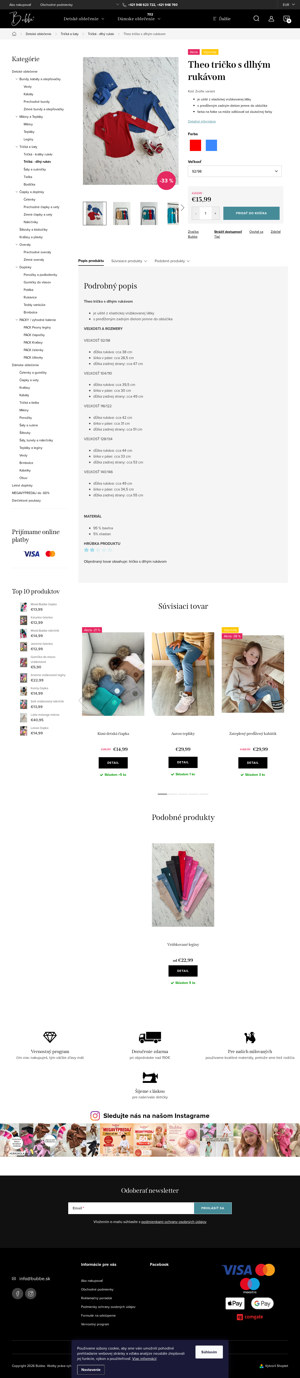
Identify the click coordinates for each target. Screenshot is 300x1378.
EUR (286, 4)
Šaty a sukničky (35, 169)
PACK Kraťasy (33, 342)
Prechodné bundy (37, 101)
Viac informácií (144, 1358)
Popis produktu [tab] (91, 260)
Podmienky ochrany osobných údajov (108, 1306)
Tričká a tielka (29, 402)
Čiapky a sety (29, 380)
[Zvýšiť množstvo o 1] (215, 213)
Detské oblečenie (25, 71)
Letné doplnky (22, 485)
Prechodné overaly (37, 252)
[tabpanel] (113, 705)
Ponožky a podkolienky (40, 274)
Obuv (23, 477)
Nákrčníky (31, 222)
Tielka (28, 176)
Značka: (193, 234)
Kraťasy (24, 387)
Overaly (25, 244)
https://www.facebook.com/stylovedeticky (17, 1293)
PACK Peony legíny (37, 327)
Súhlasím (209, 1352)
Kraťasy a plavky (31, 237)
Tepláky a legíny (30, 447)
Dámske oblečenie (25, 365)
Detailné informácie (202, 121)
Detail (113, 762)
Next (283, 700)
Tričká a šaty (28, 146)
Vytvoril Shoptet (276, 1365)
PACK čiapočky (34, 335)
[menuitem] (84, 18)
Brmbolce (31, 312)
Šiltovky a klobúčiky (33, 229)
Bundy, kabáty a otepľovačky (40, 79)
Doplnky (25, 267)
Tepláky (29, 131)
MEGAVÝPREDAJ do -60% (30, 493)
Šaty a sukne (28, 425)
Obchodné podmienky (56, 4)
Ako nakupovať (20, 4)
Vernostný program (95, 1324)
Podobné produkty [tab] (170, 260)
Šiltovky (24, 432)
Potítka (28, 289)
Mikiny (28, 124)
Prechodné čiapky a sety (41, 207)
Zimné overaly (34, 259)
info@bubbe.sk (34, 1278)
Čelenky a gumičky (33, 372)
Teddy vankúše (34, 304)
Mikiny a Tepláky (31, 116)
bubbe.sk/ (30, 1293)
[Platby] (250, 1293)
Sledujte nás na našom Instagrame (156, 1116)
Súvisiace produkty (126, 260)
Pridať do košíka (251, 213)
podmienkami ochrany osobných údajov (173, 1221)
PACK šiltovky (33, 357)
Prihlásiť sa (212, 1208)
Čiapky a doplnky (31, 192)
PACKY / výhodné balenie (37, 319)
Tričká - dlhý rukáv (37, 161)
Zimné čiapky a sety (38, 214)
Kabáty (28, 94)
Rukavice (30, 297)
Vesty (28, 86)
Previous (83, 700)
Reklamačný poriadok (96, 1298)
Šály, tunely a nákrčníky (36, 440)
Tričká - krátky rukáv (38, 154)
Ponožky (25, 417)
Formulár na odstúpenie (98, 1315)
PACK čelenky (33, 350)
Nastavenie (91, 1369)
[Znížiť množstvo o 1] (196, 213)
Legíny (28, 139)
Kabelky (25, 470)
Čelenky (29, 199)
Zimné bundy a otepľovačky (44, 109)
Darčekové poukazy (26, 500)
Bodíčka (29, 184)
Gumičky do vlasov (37, 282)
